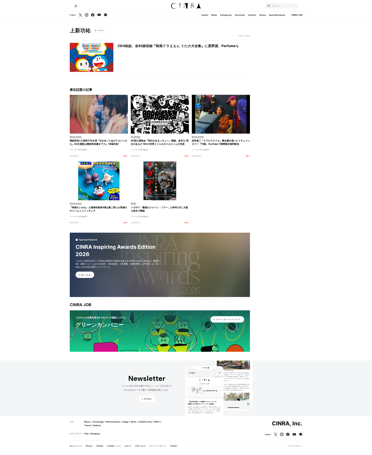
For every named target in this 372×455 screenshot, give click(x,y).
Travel (87, 425)
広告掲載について (114, 446)
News (214, 15)
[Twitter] (80, 15)
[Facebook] (92, 15)
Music (87, 422)
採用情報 (99, 446)
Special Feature (277, 15)
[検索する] (268, 5)
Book (133, 422)
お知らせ (127, 446)
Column (252, 15)
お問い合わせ (140, 446)
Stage (125, 422)
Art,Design (98, 422)
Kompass (95, 434)
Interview (240, 15)
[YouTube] (99, 15)
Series (262, 15)
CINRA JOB (296, 15)
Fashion (97, 425)
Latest (204, 15)
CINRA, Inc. (287, 423)
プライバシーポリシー (158, 446)
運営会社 (89, 446)
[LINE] (105, 15)
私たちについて (76, 446)
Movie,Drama (113, 422)
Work (157, 422)
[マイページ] (76, 6)
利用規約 (173, 446)
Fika (86, 434)
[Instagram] (86, 15)
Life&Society (145, 422)
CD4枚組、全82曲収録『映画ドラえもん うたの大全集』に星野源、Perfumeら (178, 46)
